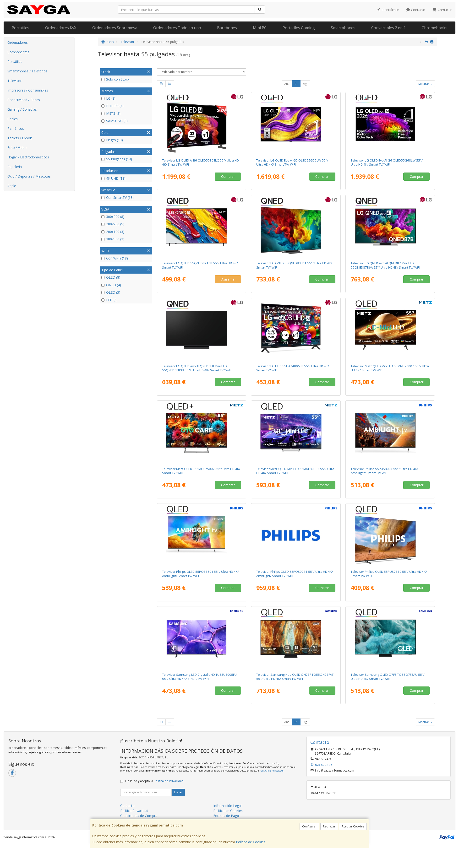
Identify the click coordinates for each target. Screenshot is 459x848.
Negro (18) (114, 140)
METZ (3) (113, 113)
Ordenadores (17, 42)
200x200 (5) (115, 224)
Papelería (14, 166)
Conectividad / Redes (23, 99)
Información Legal (227, 805)
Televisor (14, 80)
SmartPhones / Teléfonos (27, 71)
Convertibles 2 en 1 (388, 27)
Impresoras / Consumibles (27, 90)
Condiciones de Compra (138, 815)
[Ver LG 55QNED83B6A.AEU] (296, 227)
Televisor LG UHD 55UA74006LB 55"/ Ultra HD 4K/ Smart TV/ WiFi (292, 368)
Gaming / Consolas (22, 109)
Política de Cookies (250, 842)
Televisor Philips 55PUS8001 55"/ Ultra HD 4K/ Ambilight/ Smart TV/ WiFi (384, 471)
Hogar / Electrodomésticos (28, 157)
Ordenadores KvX (60, 27)
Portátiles (14, 61)
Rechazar (329, 826)
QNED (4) (113, 285)
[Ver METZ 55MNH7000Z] (390, 330)
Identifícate (390, 9)
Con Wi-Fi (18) (117, 258)
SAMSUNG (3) (117, 121)
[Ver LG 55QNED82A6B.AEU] (201, 227)
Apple (11, 186)
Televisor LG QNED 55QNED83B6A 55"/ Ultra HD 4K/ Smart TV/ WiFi (294, 265)
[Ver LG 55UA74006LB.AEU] (296, 330)
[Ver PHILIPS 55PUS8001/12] (390, 432)
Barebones (227, 27)
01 (296, 84)
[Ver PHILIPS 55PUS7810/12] (390, 535)
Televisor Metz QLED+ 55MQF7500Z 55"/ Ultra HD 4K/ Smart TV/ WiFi (201, 471)
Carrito (443, 9)
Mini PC (260, 27)
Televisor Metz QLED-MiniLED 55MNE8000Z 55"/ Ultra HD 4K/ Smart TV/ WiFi (295, 471)
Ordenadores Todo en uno (177, 27)
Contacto (417, 9)
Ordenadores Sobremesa (114, 27)
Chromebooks (434, 27)
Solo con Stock (117, 79)
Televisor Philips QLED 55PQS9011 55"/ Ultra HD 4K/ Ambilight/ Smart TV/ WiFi (294, 573)
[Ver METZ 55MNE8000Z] (296, 432)
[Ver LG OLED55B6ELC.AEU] (201, 124)
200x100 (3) (115, 231)
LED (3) (112, 299)
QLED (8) (113, 277)
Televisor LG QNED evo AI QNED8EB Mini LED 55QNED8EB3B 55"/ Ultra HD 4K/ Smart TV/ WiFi (196, 368)
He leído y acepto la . (154, 781)
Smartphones (343, 27)
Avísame (228, 279)
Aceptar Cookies (353, 826)
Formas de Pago (226, 815)
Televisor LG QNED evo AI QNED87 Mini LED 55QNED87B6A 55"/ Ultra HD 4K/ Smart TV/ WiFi (385, 265)
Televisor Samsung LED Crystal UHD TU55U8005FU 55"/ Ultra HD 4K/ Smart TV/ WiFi (199, 676)
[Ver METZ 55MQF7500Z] (201, 432)
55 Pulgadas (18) (119, 159)
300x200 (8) (115, 216)
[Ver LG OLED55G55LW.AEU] (296, 124)
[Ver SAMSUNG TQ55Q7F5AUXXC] (390, 638)
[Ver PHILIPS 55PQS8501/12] (201, 535)
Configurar (309, 826)
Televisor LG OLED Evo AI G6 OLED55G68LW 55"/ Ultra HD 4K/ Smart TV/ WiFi (387, 162)
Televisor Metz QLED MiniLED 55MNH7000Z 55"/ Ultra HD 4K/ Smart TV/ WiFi (390, 368)
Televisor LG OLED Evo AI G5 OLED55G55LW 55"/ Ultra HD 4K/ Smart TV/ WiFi (292, 162)
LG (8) (110, 98)
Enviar (178, 792)
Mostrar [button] (424, 84)
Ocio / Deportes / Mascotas (29, 176)
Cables (12, 119)
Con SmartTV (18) (120, 197)
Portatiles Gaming (299, 27)
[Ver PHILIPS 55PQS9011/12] (296, 535)
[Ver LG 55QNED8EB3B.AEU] (201, 330)
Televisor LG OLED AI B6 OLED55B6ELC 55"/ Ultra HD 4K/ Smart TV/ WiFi (200, 162)
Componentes (18, 52)
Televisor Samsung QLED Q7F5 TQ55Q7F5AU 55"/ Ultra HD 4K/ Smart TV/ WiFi (388, 676)
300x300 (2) (115, 239)
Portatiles (20, 27)
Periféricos (15, 128)
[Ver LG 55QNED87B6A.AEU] (390, 227)
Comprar (228, 176)
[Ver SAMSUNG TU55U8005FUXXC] (201, 638)
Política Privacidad (134, 810)
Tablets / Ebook (19, 138)
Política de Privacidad (271, 770)
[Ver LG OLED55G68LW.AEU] (390, 124)
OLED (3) (113, 292)
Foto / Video (17, 147)
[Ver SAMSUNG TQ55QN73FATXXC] (296, 638)
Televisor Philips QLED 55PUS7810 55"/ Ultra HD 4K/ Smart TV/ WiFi (389, 573)
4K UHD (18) (116, 178)
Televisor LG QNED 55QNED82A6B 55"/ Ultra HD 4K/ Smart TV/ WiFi (200, 265)
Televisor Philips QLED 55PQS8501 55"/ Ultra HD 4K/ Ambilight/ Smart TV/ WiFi (200, 573)
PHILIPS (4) (115, 105)
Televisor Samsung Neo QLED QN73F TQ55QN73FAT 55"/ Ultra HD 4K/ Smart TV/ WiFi (294, 676)
